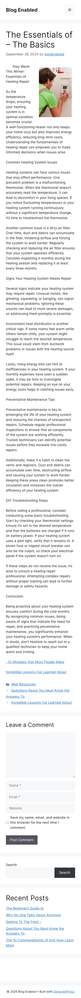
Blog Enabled (22, 10)
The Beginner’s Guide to (25, 908)
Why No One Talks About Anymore (33, 915)
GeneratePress (63, 991)
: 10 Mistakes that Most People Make (35, 662)
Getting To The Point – (23, 922)
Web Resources (23, 684)
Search (11, 865)
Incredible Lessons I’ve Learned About (36, 672)
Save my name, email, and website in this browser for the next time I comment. (39, 823)
